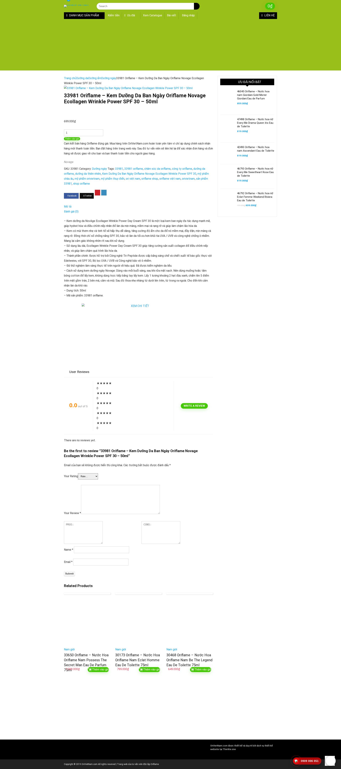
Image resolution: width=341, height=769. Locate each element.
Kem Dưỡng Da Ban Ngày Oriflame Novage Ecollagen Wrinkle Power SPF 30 (149, 173)
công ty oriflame (182, 168)
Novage (68, 162)
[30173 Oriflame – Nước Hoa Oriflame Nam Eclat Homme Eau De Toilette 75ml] (138, 622)
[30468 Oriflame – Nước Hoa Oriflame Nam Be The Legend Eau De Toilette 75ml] (189, 622)
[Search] (197, 6)
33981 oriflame (133, 168)
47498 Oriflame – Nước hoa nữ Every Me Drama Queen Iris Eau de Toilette (255, 123)
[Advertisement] (170, 45)
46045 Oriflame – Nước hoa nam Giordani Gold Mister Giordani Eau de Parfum (253, 95)
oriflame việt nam (170, 178)
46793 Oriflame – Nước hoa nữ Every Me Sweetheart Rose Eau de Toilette (255, 172)
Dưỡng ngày (108, 78)
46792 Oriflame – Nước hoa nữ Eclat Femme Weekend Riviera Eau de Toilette (255, 197)
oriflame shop (149, 178)
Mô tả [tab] (67, 206)
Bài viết (171, 15)
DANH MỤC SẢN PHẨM (83, 15)
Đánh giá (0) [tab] (71, 211)
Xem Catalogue (152, 15)
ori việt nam (133, 178)
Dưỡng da (82, 78)
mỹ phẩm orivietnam (87, 178)
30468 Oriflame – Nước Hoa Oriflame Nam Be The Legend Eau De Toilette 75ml (189, 660)
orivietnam (188, 178)
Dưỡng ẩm (94, 78)
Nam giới (69, 649)
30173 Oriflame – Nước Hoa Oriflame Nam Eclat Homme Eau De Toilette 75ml (137, 660)
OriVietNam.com (219, 745)
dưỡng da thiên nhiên (88, 173)
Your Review (72, 513)
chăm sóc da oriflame (157, 168)
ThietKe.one (229, 749)
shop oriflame (81, 183)
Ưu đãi (130, 15)
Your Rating (71, 476)
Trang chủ (70, 78)
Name (68, 549)
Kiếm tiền (114, 15)
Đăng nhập (188, 15)
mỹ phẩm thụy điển (113, 178)
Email (68, 562)
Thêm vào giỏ (72, 138)
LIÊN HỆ (269, 15)
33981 (119, 168)
